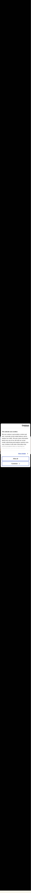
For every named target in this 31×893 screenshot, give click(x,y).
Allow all (15, 458)
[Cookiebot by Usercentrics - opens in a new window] (22, 426)
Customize (14, 463)
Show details (22, 453)
